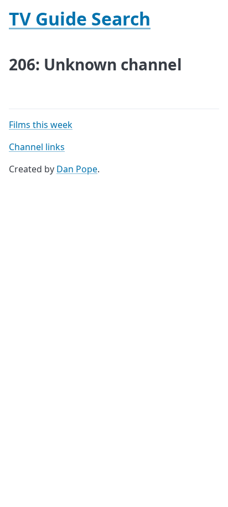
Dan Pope (76, 169)
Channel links (37, 147)
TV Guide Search (80, 18)
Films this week (40, 125)
